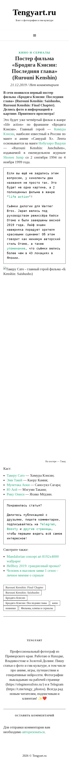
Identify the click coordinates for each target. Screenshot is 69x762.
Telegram (47, 524)
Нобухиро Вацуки (52, 143)
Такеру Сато (16, 475)
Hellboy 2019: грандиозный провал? (34, 566)
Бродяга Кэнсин (15, 597)
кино (55, 603)
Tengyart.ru (34, 12)
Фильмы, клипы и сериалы (37, 608)
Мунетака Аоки (18, 485)
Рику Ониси (15, 494)
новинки (11, 608)
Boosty (12, 529)
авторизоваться (33, 732)
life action (19, 196)
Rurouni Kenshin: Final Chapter (24, 587)
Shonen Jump (13, 157)
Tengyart (34, 640)
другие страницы (37, 529)
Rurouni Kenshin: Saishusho (22, 592)
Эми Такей (14, 480)
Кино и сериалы (34, 52)
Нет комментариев (44, 85)
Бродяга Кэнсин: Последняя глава (26, 603)
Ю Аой (12, 490)
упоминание (16, 248)
